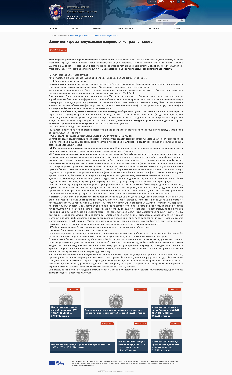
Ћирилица (152, 2)
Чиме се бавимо (125, 28)
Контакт (177, 28)
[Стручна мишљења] (183, 1)
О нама (75, 28)
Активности (98, 28)
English (171, 2)
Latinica (162, 2)
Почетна (53, 28)
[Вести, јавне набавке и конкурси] (178, 1)
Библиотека (153, 28)
